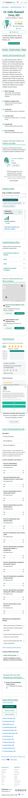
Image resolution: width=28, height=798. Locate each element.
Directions (9, 313)
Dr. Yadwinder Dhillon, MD (9, 727)
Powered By (4, 759)
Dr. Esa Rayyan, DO (7, 736)
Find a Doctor (5, 7)
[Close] (25, 386)
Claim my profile (14, 422)
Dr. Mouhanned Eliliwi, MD (9, 730)
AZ (23, 7)
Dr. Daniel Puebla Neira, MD (9, 733)
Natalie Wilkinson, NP (8, 724)
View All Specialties (7, 702)
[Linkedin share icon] (21, 791)
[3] (10, 369)
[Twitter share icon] (23, 791)
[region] (14, 399)
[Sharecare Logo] (10, 2)
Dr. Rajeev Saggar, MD (8, 742)
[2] (7, 369)
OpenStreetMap (18, 300)
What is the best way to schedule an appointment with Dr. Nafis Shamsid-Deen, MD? (13, 628)
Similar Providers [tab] (9, 706)
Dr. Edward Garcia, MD (8, 721)
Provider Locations (14, 50)
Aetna (5, 259)
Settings (14, 409)
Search (18, 2)
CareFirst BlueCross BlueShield (9, 269)
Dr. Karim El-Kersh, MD (8, 748)
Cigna (5, 264)
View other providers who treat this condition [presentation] (11, 228)
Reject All (14, 402)
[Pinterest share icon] (25, 791)
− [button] (4, 288)
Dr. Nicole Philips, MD (8, 745)
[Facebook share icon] (16, 791)
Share (19, 28)
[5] (16, 369)
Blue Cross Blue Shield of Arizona (11, 254)
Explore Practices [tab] (9, 714)
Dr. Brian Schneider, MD (8, 718)
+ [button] (4, 285)
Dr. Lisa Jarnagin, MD (8, 739)
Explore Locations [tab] (9, 710)
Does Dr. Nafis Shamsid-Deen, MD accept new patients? (13, 642)
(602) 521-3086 (20, 328)
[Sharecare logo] (14, 789)
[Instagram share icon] (18, 791)
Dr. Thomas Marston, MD (9, 751)
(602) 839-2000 (20, 313)
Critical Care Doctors (15, 7)
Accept (14, 406)
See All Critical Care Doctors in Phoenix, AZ (13, 757)
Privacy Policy (10, 397)
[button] (22, 460)
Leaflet (12, 300)
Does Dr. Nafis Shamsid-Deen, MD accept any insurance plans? (13, 635)
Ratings (24, 50)
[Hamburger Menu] (4, 2)
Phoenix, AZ (14, 32)
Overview (5, 50)
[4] (13, 369)
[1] (4, 369)
